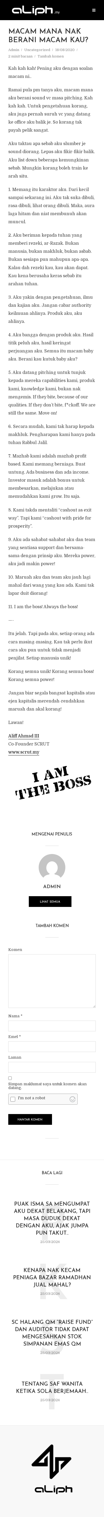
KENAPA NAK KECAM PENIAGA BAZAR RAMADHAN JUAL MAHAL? (52, 1278)
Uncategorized (37, 50)
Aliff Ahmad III (23, 736)
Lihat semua (50, 901)
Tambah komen (51, 56)
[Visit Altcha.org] (72, 1099)
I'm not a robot (31, 1098)
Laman (14, 1057)
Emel (14, 1037)
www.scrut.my (23, 752)
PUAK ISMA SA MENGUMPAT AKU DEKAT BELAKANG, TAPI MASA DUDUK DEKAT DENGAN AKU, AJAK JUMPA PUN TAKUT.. (52, 1219)
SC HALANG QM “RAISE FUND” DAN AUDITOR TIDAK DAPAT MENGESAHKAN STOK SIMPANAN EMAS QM (52, 1333)
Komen (15, 950)
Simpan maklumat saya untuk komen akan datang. (47, 1086)
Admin (13, 50)
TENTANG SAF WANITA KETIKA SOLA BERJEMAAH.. (52, 1388)
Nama (15, 1016)
